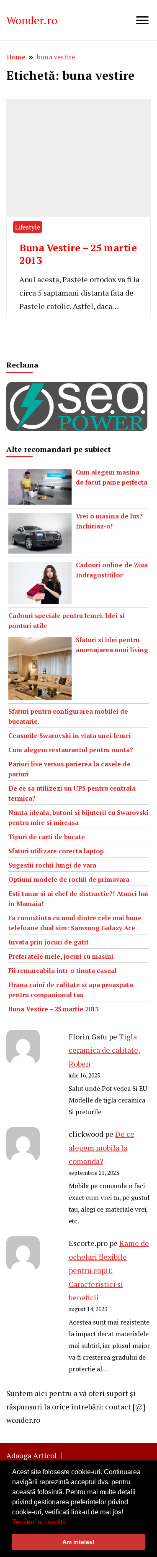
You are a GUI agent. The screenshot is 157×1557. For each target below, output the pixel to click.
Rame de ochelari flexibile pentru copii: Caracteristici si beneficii (109, 1270)
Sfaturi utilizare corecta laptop (56, 851)
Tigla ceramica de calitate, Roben (104, 1050)
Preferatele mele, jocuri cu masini (60, 956)
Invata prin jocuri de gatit (48, 942)
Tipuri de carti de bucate (46, 836)
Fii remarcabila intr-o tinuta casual (62, 970)
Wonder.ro (31, 20)
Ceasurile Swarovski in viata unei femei (69, 735)
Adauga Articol (31, 1455)
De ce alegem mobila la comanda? (101, 1147)
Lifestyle (27, 227)
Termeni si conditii (39, 1522)
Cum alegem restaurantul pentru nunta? (70, 749)
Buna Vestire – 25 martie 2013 (77, 254)
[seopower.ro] (76, 388)
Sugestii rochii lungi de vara (52, 865)
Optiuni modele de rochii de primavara (68, 879)
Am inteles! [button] (78, 1542)
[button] (68, 1522)
